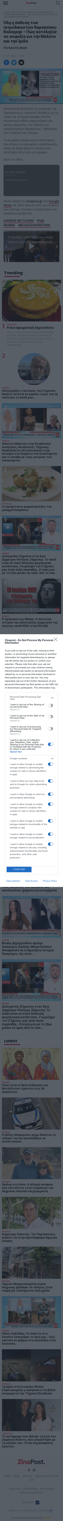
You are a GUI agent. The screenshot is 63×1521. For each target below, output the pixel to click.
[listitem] (31, 698)
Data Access (31, 881)
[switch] (50, 705)
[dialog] (31, 760)
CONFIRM (19, 869)
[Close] (57, 640)
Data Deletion (13, 881)
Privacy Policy (50, 881)
